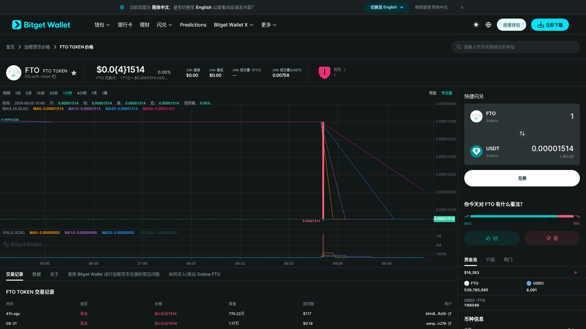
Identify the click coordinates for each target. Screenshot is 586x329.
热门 (508, 259)
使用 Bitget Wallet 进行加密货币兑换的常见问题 (114, 274)
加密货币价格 (37, 46)
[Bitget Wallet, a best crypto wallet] (41, 24)
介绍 (490, 259)
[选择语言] (488, 24)
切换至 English (384, 7)
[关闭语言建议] (462, 7)
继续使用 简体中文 (431, 7)
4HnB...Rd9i (435, 313)
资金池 (470, 259)
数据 (36, 274)
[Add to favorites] (74, 73)
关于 (54, 274)
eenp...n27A (436, 323)
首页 (10, 46)
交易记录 (14, 274)
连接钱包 (511, 24)
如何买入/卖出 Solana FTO (194, 274)
